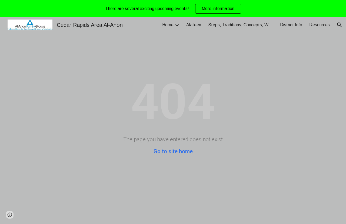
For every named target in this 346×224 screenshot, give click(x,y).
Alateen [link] (193, 25)
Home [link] (168, 25)
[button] (339, 24)
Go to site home (173, 151)
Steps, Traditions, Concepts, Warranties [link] (240, 25)
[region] (173, 8)
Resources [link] (319, 25)
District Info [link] (291, 25)
